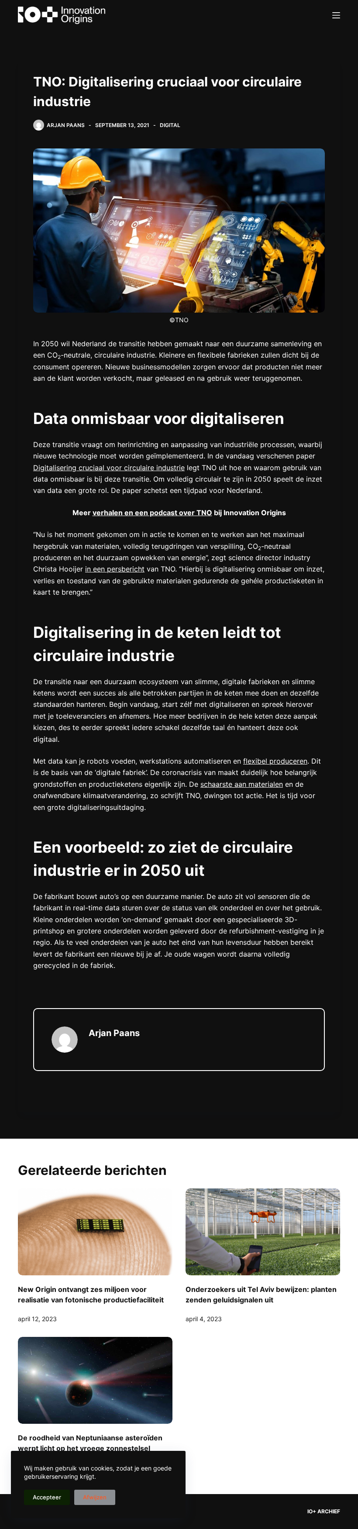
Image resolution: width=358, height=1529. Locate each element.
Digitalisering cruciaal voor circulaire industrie (109, 467)
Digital (170, 125)
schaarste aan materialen (241, 784)
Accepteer (47, 1497)
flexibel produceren (275, 761)
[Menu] (336, 15)
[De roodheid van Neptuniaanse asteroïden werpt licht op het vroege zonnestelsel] (95, 1380)
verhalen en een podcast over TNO (152, 512)
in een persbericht (115, 569)
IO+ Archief (323, 1511)
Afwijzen (95, 1497)
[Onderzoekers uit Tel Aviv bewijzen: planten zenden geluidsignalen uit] (263, 1231)
